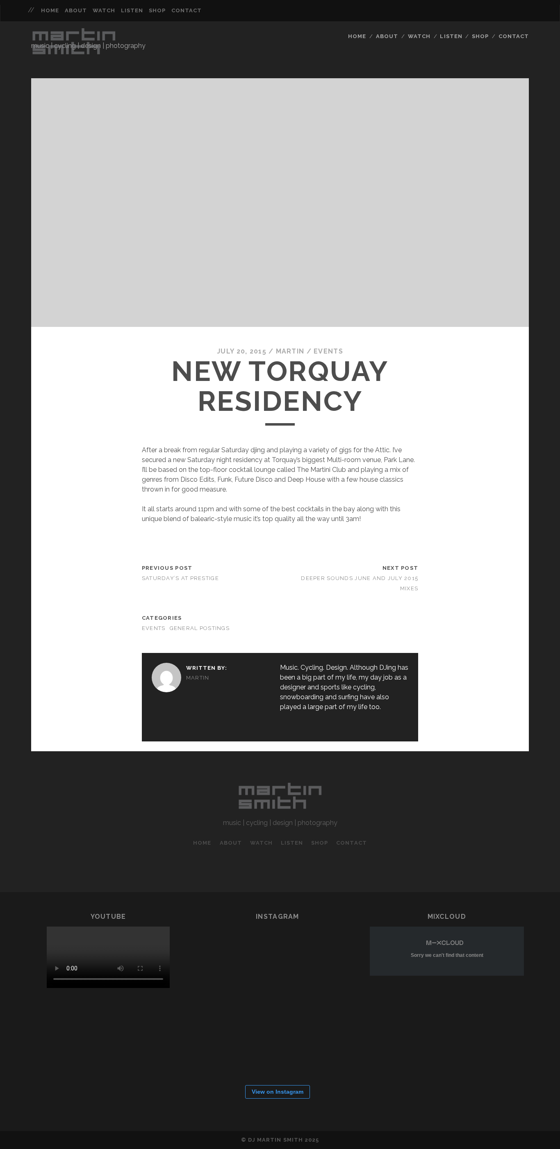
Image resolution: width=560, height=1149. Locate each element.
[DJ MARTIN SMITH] (73, 54)
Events (328, 351)
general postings (200, 628)
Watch (104, 10)
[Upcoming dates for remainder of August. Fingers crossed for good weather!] (225, 956)
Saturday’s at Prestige (180, 578)
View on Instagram (277, 1091)
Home (50, 10)
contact (186, 10)
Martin (290, 351)
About (76, 10)
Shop (157, 10)
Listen (132, 10)
